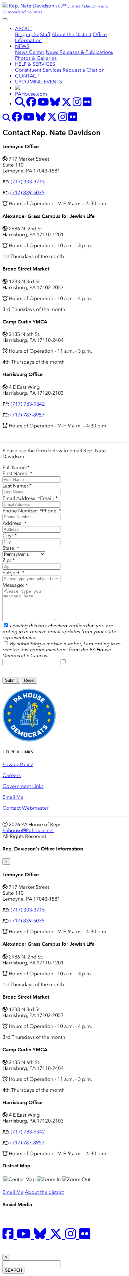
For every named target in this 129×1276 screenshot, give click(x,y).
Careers (12, 775)
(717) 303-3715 (28, 182)
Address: (14, 523)
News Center (29, 52)
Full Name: (16, 467)
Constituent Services (38, 70)
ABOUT (23, 28)
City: (10, 536)
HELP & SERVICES (35, 64)
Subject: (13, 573)
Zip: (9, 560)
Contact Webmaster (26, 808)
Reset (29, 680)
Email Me (13, 797)
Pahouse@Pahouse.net (28, 830)
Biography (27, 34)
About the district (44, 1192)
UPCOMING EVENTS (38, 82)
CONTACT (27, 76)
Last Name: (17, 486)
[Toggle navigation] (5, 19)
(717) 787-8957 (27, 415)
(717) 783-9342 (28, 404)
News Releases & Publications (79, 52)
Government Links (23, 786)
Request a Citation (84, 70)
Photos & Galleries (36, 58)
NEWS (22, 46)
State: (11, 548)
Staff (45, 34)
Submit (11, 680)
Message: (15, 585)
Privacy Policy (18, 764)
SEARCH (13, 1270)
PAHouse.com (31, 94)
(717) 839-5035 (27, 192)
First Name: (17, 473)
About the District (71, 34)
